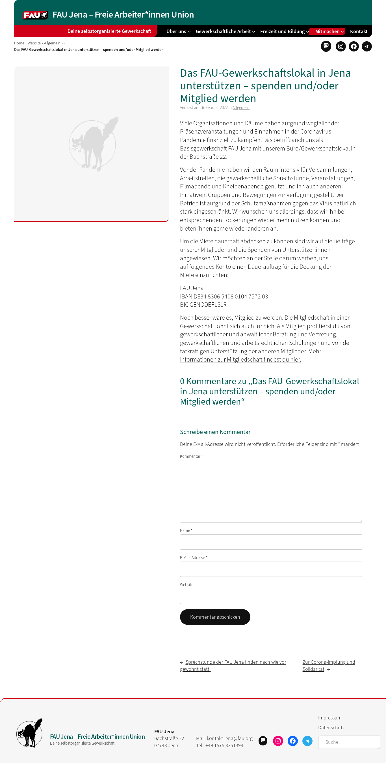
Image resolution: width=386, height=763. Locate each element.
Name (186, 530)
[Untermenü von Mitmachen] (342, 31)
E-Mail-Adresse (193, 557)
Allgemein (52, 43)
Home (19, 43)
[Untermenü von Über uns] (189, 31)
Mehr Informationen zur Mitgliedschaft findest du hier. (250, 355)
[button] (326, 46)
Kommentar (191, 456)
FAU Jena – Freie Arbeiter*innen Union (123, 14)
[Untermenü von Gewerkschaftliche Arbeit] (253, 31)
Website (34, 43)
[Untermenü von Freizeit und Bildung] (307, 31)
